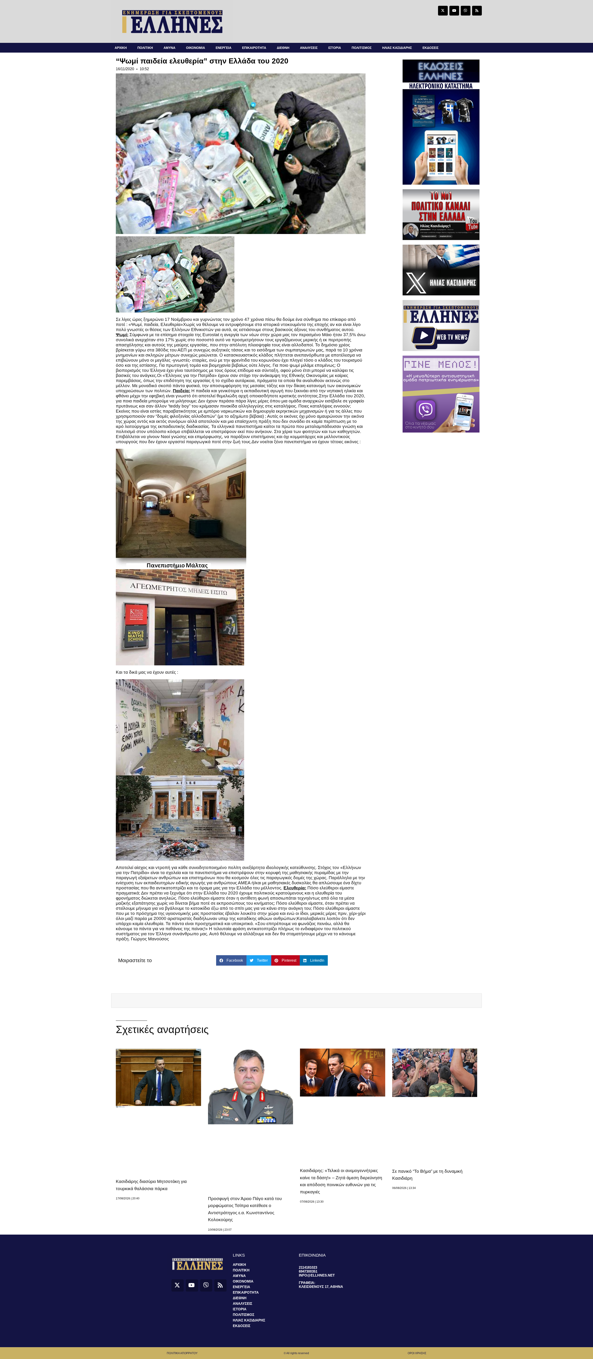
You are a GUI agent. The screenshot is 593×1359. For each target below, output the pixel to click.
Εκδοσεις (430, 48)
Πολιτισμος (362, 48)
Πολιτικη (145, 48)
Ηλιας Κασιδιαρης (397, 48)
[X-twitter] (443, 11)
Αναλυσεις (309, 48)
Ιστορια (334, 48)
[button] (231, 960)
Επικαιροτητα (254, 48)
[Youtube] (454, 11)
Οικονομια (195, 48)
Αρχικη (121, 48)
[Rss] (477, 11)
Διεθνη (283, 48)
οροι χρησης (417, 1353)
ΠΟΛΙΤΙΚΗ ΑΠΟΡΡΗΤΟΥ (182, 1353)
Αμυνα (169, 48)
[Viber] (465, 11)
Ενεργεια (223, 48)
